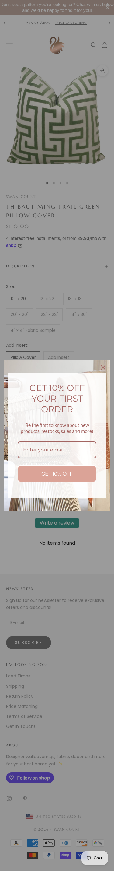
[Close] (103, 367)
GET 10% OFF (57, 474)
